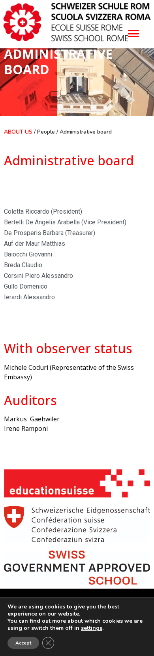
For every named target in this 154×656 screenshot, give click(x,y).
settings (91, 628)
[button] (133, 33)
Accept (23, 643)
